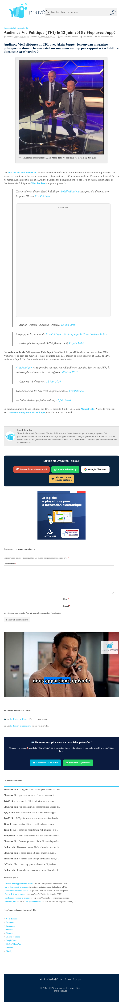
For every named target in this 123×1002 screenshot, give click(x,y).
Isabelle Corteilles (71, 37)
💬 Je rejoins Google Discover (78, 763)
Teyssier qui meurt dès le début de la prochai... (40, 841)
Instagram (10, 926)
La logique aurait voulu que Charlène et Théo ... (40, 789)
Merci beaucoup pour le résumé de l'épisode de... (36, 864)
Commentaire (10, 564)
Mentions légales (47, 979)
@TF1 (103, 334)
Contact (59, 979)
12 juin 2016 (68, 324)
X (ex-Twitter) (11, 919)
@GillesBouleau (70, 191)
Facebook (10, 922)
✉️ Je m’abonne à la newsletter (45, 763)
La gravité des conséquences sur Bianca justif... (38, 870)
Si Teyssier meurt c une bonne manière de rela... (38, 818)
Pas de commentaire (105, 37)
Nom (66, 599)
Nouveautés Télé (10, 28)
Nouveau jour (10, 901)
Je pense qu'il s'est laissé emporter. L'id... (37, 853)
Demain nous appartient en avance (19, 883)
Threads (9, 929)
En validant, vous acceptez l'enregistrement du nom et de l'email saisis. (32, 613)
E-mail (66, 606)
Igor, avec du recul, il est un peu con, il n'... (38, 795)
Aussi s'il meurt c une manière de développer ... (37, 812)
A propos (77, 979)
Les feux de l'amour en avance (17, 898)
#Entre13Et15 (70, 372)
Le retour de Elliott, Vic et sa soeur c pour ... (36, 801)
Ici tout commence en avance (16, 891)
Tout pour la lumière (33, 901)
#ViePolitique (42, 196)
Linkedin (9, 947)
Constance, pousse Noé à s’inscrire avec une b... (39, 847)
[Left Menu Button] (5, 10)
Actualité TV (23, 28)
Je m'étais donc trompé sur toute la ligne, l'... (39, 858)
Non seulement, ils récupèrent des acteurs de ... (40, 807)
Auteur (68, 979)
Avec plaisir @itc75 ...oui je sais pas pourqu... (35, 824)
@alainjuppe (71, 334)
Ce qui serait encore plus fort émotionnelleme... (38, 835)
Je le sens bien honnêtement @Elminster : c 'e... (36, 830)
